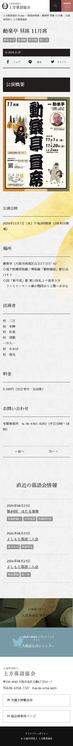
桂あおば (13, 546)
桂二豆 (44, 40)
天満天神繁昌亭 (20, 700)
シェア (16, 62)
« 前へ (19, 451)
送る (39, 62)
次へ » (53, 451)
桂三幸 (26, 574)
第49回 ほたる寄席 (23, 511)
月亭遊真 (29, 519)
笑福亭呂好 (45, 519)
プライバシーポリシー (36, 734)
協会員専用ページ (21, 716)
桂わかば (9, 40)
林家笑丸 (27, 546)
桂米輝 (33, 40)
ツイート (61, 62)
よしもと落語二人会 (22, 539)
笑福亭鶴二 (14, 519)
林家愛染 (13, 574)
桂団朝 (22, 40)
